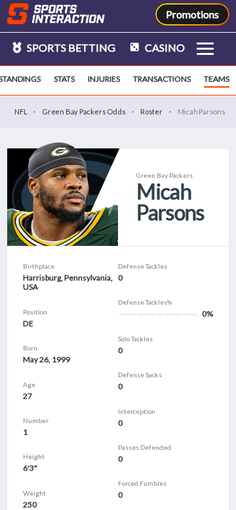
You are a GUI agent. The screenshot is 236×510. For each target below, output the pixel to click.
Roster (151, 111)
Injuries (104, 79)
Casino (164, 47)
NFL (20, 111)
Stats (64, 79)
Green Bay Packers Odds (83, 111)
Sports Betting (70, 47)
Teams (216, 79)
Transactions (162, 79)
